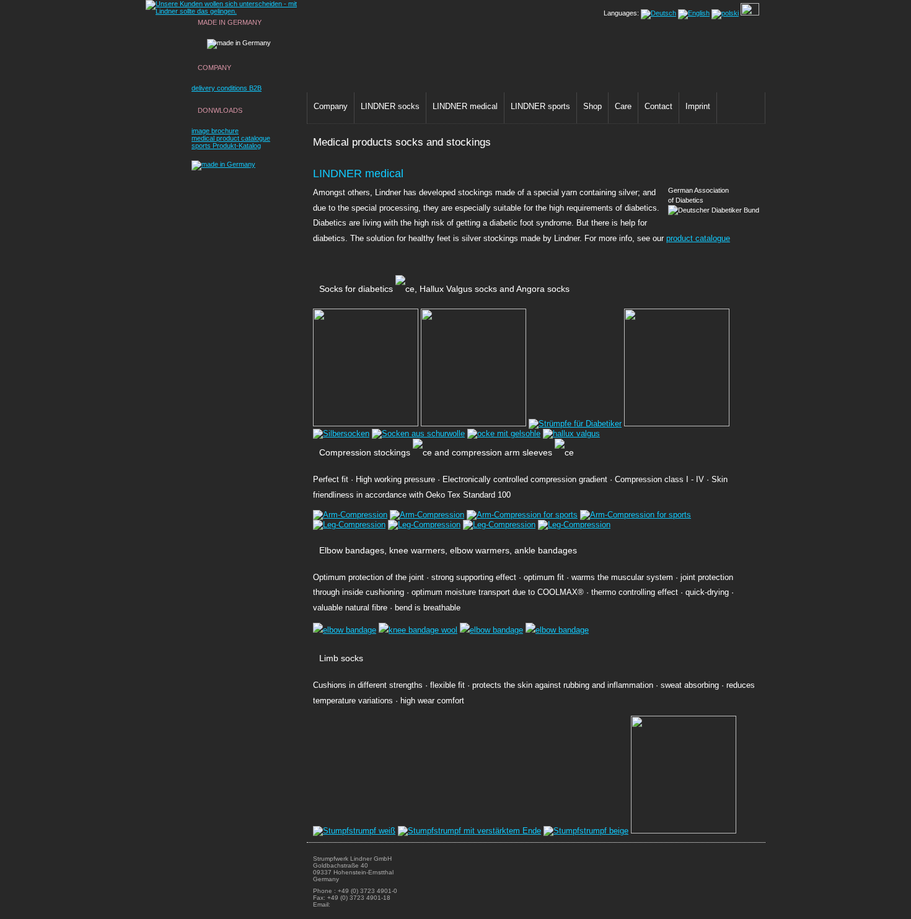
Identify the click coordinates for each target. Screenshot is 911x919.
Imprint (697, 106)
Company (331, 106)
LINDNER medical (465, 106)
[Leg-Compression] (349, 524)
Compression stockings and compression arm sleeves (437, 452)
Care (623, 106)
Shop (592, 106)
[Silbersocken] (341, 433)
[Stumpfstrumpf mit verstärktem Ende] (469, 830)
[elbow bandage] (344, 630)
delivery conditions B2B (226, 88)
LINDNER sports (540, 106)
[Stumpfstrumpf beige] (586, 830)
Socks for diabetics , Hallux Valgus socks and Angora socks (444, 289)
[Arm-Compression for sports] (522, 514)
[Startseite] (226, 11)
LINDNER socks (390, 106)
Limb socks (341, 658)
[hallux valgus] (571, 433)
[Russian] (750, 13)
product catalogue (698, 238)
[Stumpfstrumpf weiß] (354, 830)
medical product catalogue (230, 138)
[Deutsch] (658, 13)
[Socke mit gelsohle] (503, 433)
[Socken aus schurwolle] (418, 433)
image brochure (215, 130)
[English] (694, 13)
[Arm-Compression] (350, 514)
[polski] (725, 13)
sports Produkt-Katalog (226, 145)
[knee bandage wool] (418, 630)
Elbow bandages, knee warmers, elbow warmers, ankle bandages (448, 550)
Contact (658, 106)
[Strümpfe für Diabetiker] (575, 423)
